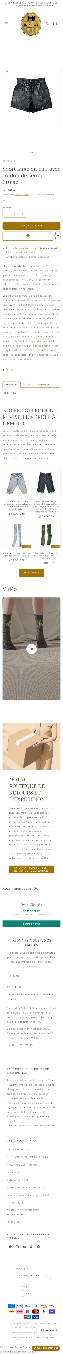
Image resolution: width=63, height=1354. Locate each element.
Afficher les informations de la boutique (27, 257)
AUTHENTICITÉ (15, 1202)
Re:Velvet (18, 1323)
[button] (6, 23)
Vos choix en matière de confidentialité (28, 1195)
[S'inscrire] (52, 976)
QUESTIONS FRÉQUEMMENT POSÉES (27, 1157)
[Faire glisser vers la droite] (39, 152)
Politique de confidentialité (37, 1327)
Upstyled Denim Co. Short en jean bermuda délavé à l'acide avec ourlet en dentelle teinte (17, 505)
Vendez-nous (14, 1172)
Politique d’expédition (44, 1338)
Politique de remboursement (25, 1333)
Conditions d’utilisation (22, 1338)
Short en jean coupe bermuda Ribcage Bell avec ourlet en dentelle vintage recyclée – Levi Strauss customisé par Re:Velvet (46, 506)
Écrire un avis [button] (31, 923)
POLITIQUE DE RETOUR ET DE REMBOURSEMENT (23, 1212)
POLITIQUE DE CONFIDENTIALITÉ (25, 1187)
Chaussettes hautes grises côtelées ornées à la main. (17, 554)
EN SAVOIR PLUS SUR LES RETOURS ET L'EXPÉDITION (31, 869)
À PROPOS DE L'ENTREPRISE (22, 1165)
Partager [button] (10, 369)
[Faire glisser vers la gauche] (24, 152)
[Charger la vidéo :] (31, 648)
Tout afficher (31, 572)
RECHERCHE (13, 1222)
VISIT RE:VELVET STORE (20, 1149)
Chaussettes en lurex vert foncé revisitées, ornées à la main (46, 556)
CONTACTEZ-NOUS (18, 1180)
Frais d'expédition (22, 194)
